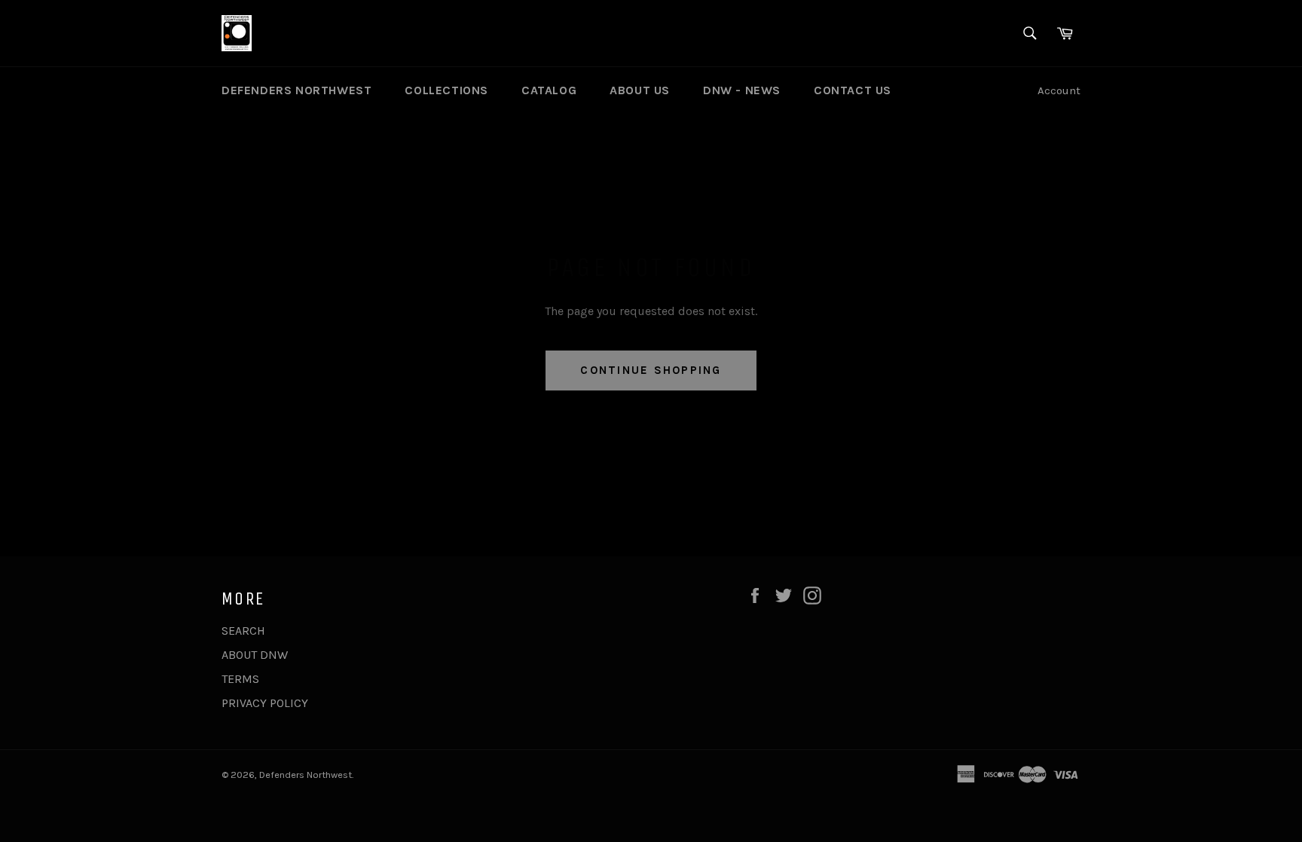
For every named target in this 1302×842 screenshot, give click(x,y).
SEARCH (243, 630)
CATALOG (548, 90)
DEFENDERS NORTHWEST (296, 90)
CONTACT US (852, 90)
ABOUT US (640, 90)
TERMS (240, 679)
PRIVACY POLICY (265, 703)
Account (1059, 90)
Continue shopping (650, 370)
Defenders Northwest (305, 774)
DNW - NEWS (742, 90)
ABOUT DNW (255, 655)
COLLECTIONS (446, 90)
